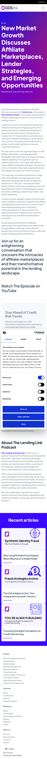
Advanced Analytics (10, 669)
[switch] (41, 384)
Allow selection (23, 417)
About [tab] (38, 339)
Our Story (6, 734)
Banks (5, 693)
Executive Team (9, 737)
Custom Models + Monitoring (14, 675)
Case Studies (8, 713)
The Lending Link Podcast (12, 716)
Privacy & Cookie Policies (12, 755)
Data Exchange (8, 661)
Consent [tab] (8, 339)
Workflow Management (12, 667)
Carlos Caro (27, 112)
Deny (23, 424)
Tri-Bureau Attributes (11, 678)
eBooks (6, 719)
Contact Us (42, 2)
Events (5, 724)
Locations (7, 740)
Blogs (5, 711)
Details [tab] (23, 339)
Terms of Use (8, 753)
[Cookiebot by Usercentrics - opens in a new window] (34, 332)
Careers (6, 742)
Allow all (23, 409)
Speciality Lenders (10, 701)
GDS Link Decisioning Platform (14, 658)
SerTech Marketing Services (13, 683)
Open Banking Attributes (12, 680)
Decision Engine (9, 664)
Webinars (6, 722)
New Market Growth (10, 115)
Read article (7, 562)
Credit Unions (8, 695)
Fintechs (6, 698)
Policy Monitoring (9, 672)
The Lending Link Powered (12, 453)
